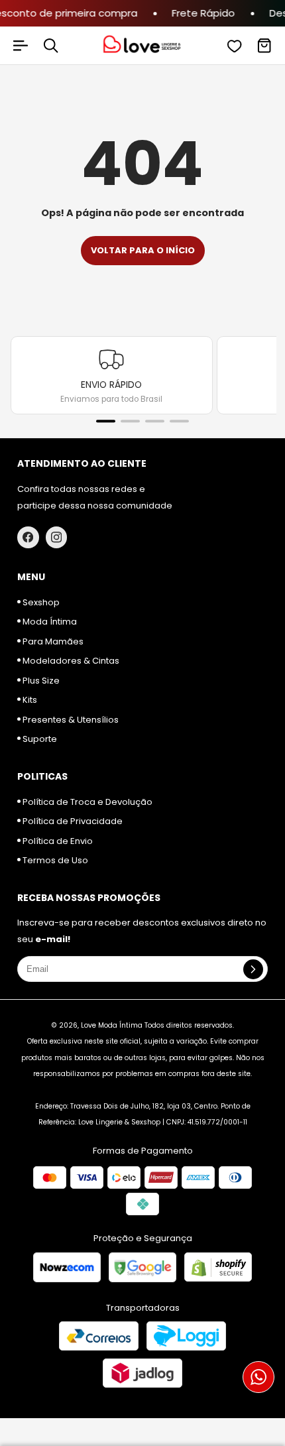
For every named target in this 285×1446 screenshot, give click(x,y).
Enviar (143, 782)
